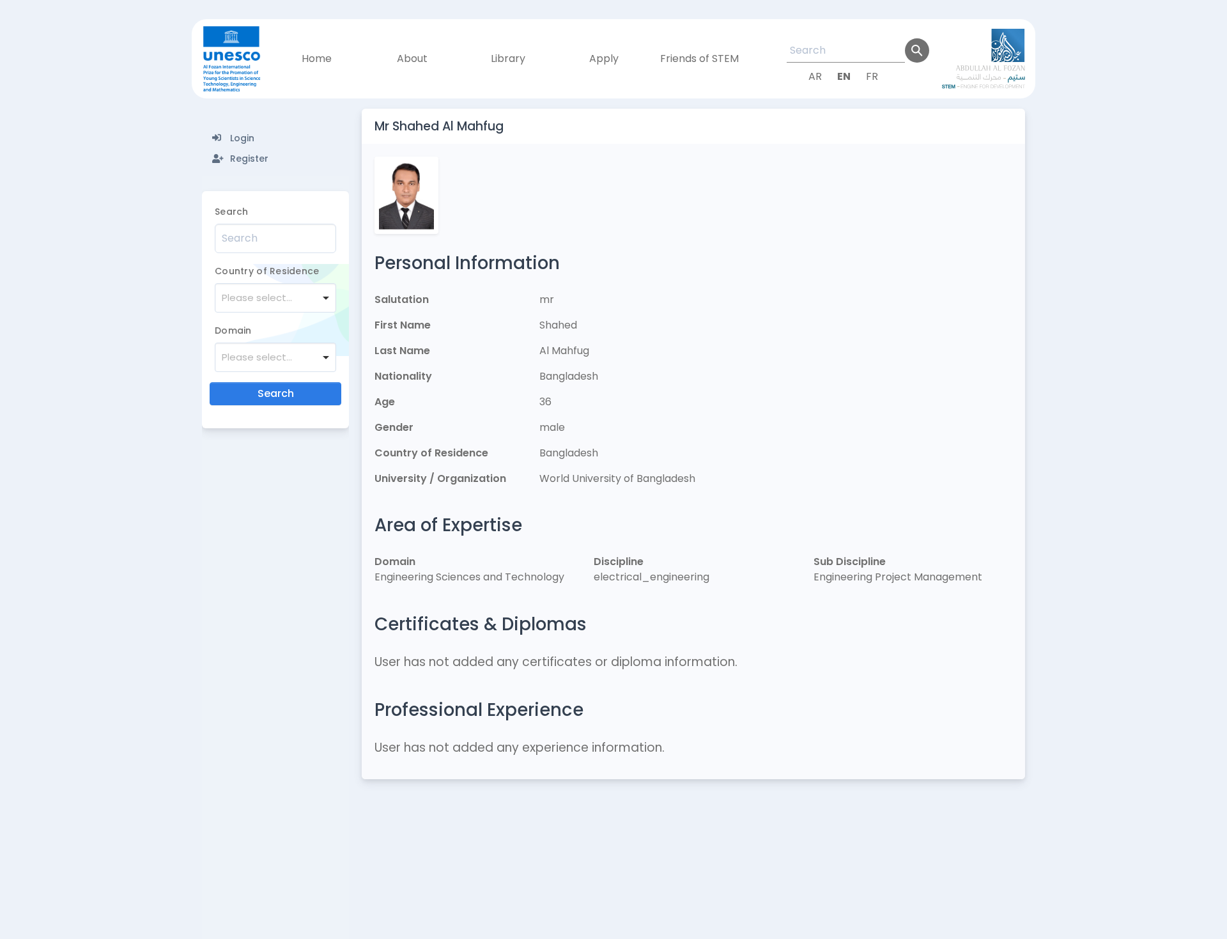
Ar (815, 76)
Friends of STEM (699, 58)
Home (317, 58)
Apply (604, 58)
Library (508, 58)
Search (232, 211)
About (412, 58)
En (844, 76)
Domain (233, 330)
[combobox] (275, 298)
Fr (872, 76)
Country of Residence (267, 271)
